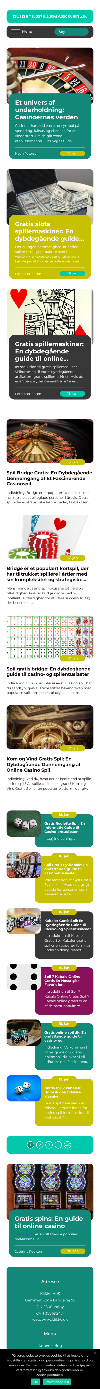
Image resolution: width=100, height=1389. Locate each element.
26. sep (73, 1251)
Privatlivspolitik (57, 1382)
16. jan (64, 814)
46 (67, 1145)
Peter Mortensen (28, 274)
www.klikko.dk (55, 1319)
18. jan (72, 273)
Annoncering (50, 1345)
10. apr (72, 153)
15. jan (64, 968)
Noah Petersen (27, 153)
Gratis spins (24, 1234)
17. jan (72, 558)
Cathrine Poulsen (28, 1251)
